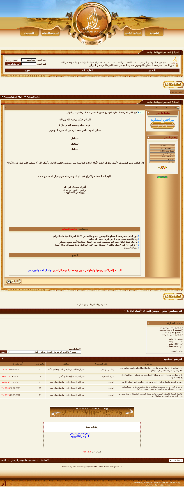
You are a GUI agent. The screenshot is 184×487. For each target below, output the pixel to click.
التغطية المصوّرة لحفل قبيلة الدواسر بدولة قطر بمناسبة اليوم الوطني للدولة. (152, 382)
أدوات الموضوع (33, 97)
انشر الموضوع (176, 91)
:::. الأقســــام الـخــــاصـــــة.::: (120, 62)
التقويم (28, 70)
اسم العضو (41, 60)
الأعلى (3, 460)
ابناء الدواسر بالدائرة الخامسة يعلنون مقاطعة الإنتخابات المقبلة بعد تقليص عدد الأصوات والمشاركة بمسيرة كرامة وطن (151, 369)
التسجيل (151, 70)
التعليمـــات (87, 70)
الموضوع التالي (85, 304)
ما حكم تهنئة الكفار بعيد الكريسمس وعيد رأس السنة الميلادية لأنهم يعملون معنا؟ (98, 242)
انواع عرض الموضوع (13, 97)
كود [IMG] (178, 344)
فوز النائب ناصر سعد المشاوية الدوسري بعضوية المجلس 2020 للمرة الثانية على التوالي (95, 236)
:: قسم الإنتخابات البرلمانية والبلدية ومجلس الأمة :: (81, 62)
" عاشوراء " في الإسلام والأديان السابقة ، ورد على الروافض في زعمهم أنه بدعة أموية (96, 244)
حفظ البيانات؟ (11, 60)
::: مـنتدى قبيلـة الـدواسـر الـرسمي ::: (154, 62)
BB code (177, 339)
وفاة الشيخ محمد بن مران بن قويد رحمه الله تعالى (113, 239)
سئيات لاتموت (130, 247)
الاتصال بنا (45, 460)
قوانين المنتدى (177, 351)
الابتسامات (178, 342)
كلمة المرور (41, 64)
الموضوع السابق (98, 304)
